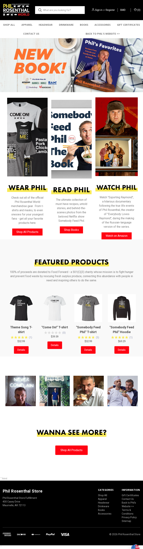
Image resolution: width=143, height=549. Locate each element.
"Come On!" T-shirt (55, 327)
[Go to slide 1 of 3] (3, 61)
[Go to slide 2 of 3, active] (71, 86)
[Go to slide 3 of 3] (140, 61)
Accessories (103, 24)
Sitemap (126, 521)
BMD (123, 10)
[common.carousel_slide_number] (71, 65)
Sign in (98, 10)
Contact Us (31, 33)
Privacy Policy (129, 517)
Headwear (45, 24)
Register (110, 10)
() (138, 10)
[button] (27, 137)
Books (84, 24)
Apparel (26, 24)
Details (21, 349)
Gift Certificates (128, 24)
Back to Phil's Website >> (103, 33)
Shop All (9, 24)
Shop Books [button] (71, 229)
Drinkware (66, 24)
